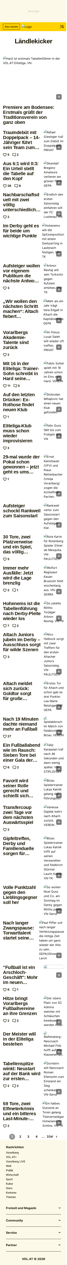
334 (50, 1136)
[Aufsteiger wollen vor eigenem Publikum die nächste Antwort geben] (54, 278)
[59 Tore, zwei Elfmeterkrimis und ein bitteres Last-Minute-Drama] (53, 1114)
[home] (33, 26)
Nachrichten (15, 1147)
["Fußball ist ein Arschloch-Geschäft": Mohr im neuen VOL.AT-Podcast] (54, 972)
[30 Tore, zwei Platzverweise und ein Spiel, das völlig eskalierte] (54, 547)
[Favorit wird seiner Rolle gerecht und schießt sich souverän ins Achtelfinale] (54, 789)
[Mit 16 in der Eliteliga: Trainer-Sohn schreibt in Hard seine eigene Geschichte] (54, 372)
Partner (11, 1245)
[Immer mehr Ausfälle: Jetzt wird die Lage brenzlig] (54, 581)
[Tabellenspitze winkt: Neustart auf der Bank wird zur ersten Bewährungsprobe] (54, 1079)
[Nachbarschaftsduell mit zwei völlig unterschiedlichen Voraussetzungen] (54, 205)
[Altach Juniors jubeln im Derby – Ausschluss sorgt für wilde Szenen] (54, 654)
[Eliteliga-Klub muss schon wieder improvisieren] (54, 432)
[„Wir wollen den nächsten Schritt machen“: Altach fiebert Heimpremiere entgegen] (53, 312)
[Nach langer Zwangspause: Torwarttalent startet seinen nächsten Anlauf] (51, 940)
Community (14, 1220)
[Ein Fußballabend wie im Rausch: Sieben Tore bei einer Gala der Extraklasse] (54, 758)
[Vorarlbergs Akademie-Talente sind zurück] (54, 341)
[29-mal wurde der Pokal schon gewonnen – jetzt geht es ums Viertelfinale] (54, 476)
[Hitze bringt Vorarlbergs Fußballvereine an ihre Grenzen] (54, 1011)
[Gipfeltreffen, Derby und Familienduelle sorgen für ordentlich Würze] (54, 858)
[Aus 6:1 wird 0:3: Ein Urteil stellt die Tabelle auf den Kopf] (54, 174)
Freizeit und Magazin (21, 1208)
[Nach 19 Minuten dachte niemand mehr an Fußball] (54, 727)
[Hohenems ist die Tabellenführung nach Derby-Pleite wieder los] (54, 612)
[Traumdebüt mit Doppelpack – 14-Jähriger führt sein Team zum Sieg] (54, 141)
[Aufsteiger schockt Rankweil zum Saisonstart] (54, 516)
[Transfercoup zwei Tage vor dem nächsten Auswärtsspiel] (54, 816)
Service (11, 1232)
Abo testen (11, 26)
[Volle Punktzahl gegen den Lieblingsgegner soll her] (54, 900)
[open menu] (62, 26)
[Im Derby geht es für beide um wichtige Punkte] (53, 241)
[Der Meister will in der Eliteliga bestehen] (54, 1044)
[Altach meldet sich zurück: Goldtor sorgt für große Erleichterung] (54, 696)
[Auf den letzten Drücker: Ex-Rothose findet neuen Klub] (54, 403)
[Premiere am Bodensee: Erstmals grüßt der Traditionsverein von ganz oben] (33, 79)
